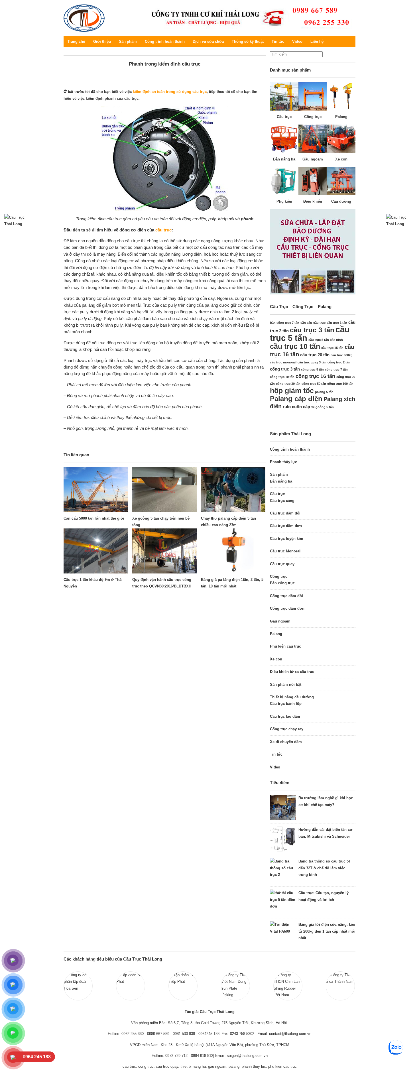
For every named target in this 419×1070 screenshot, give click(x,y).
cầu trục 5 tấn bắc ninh (325, 339)
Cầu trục (277, 494)
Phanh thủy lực (283, 462)
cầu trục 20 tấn (314, 354)
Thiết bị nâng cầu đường (292, 697)
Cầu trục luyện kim (286, 538)
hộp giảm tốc (292, 390)
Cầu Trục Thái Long (84, 18)
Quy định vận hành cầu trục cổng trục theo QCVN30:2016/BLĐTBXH (161, 582)
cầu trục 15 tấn (332, 347)
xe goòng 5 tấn (322, 407)
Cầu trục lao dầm (285, 716)
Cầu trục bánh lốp (286, 703)
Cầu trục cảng (282, 501)
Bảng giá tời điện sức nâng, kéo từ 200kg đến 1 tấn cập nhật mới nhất (326, 931)
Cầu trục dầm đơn (286, 526)
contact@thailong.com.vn (290, 1034)
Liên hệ (317, 41)
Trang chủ (76, 41)
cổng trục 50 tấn (314, 383)
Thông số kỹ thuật (248, 41)
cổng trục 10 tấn (282, 377)
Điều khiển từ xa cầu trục (292, 672)
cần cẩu (306, 322)
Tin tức (278, 41)
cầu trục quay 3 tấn (312, 362)
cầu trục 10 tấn (295, 346)
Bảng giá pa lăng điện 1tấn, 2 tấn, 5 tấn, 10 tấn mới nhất (232, 582)
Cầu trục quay (282, 564)
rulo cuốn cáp (296, 406)
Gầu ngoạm (280, 621)
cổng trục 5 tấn (312, 369)
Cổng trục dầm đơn (287, 608)
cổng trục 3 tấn (285, 369)
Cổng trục (278, 576)
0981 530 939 (184, 1034)
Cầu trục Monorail (286, 551)
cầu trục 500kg (342, 355)
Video (297, 41)
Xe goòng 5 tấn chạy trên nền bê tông (161, 521)
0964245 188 (208, 1034)
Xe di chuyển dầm (286, 742)
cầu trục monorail (283, 362)
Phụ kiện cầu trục (285, 646)
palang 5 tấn (324, 392)
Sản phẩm (128, 41)
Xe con (276, 659)
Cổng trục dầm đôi (286, 596)
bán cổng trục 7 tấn (284, 322)
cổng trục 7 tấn (336, 369)
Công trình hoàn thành (165, 41)
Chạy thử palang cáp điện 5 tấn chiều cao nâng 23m (228, 521)
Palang (276, 634)
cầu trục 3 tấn (312, 330)
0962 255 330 (132, 1034)
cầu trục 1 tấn (337, 322)
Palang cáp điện (296, 398)
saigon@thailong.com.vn (247, 1055)
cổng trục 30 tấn (288, 383)
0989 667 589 (158, 1034)
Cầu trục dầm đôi (285, 513)
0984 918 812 (202, 1055)
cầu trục (163, 229)
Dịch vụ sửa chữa (208, 41)
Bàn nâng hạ (281, 481)
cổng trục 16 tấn (315, 376)
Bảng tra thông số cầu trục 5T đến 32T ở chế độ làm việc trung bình (324, 868)
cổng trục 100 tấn (340, 383)
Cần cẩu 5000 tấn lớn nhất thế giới (94, 518)
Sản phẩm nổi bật (285, 684)
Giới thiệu (102, 41)
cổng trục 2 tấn (339, 362)
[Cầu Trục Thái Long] (248, 17)
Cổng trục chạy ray (286, 729)
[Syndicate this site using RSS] (351, 41)
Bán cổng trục (282, 583)
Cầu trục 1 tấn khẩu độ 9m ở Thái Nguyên (93, 582)
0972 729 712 (176, 1055)
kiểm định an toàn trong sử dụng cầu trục (169, 91)
